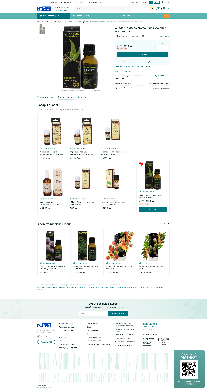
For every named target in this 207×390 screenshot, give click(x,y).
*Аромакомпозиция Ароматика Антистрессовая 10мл (51, 154)
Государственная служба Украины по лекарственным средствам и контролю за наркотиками (149, 342)
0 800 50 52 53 (62, 7)
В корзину (142, 54)
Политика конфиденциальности (98, 344)
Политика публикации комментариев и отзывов (124, 324)
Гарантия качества (94, 2)
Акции (166, 16)
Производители (92, 323)
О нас (82, 2)
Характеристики (45, 97)
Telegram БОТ (46, 342)
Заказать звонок (149, 327)
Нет (156, 2)
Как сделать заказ (93, 330)
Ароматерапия (87, 22)
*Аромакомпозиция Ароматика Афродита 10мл (81, 153)
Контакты (67, 2)
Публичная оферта (94, 341)
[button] (168, 224)
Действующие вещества (68, 348)
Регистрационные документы (125, 342)
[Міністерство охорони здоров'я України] (163, 341)
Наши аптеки (127, 16)
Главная (40, 22)
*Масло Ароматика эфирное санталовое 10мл (113, 153)
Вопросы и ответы (55, 2)
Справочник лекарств (67, 344)
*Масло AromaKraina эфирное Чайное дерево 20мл (52, 267)
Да (151, 2)
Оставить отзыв (164, 36)
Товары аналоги (66, 97)
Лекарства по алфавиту (81, 16)
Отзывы (82, 97)
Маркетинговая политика (124, 335)
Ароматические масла (102, 22)
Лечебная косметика (73, 22)
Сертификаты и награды (124, 345)
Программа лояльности (67, 330)
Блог (76, 2)
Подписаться (118, 313)
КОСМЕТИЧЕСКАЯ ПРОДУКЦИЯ (55, 22)
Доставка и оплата (94, 334)
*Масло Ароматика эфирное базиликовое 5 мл (113, 203)
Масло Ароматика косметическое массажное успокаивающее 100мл (51, 204)
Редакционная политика (124, 338)
